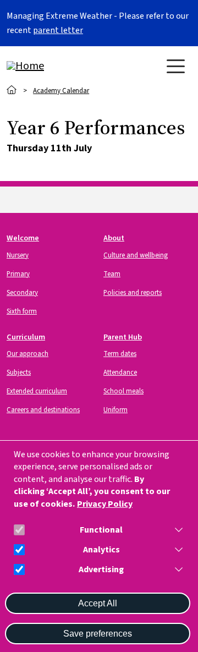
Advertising (101, 570)
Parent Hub (122, 337)
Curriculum (26, 337)
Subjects (19, 372)
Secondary (22, 293)
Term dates (119, 354)
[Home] (51, 66)
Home (12, 90)
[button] (176, 529)
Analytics (101, 550)
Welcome (23, 238)
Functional (101, 530)
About (113, 238)
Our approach (27, 354)
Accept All (97, 603)
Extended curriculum (37, 391)
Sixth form (22, 311)
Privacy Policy (105, 504)
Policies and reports (132, 293)
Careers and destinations (43, 410)
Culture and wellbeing (135, 255)
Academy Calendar (61, 91)
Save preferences (97, 633)
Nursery (18, 255)
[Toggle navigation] (176, 66)
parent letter (58, 30)
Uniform (115, 410)
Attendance (120, 372)
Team (111, 274)
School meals (123, 391)
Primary (18, 274)
